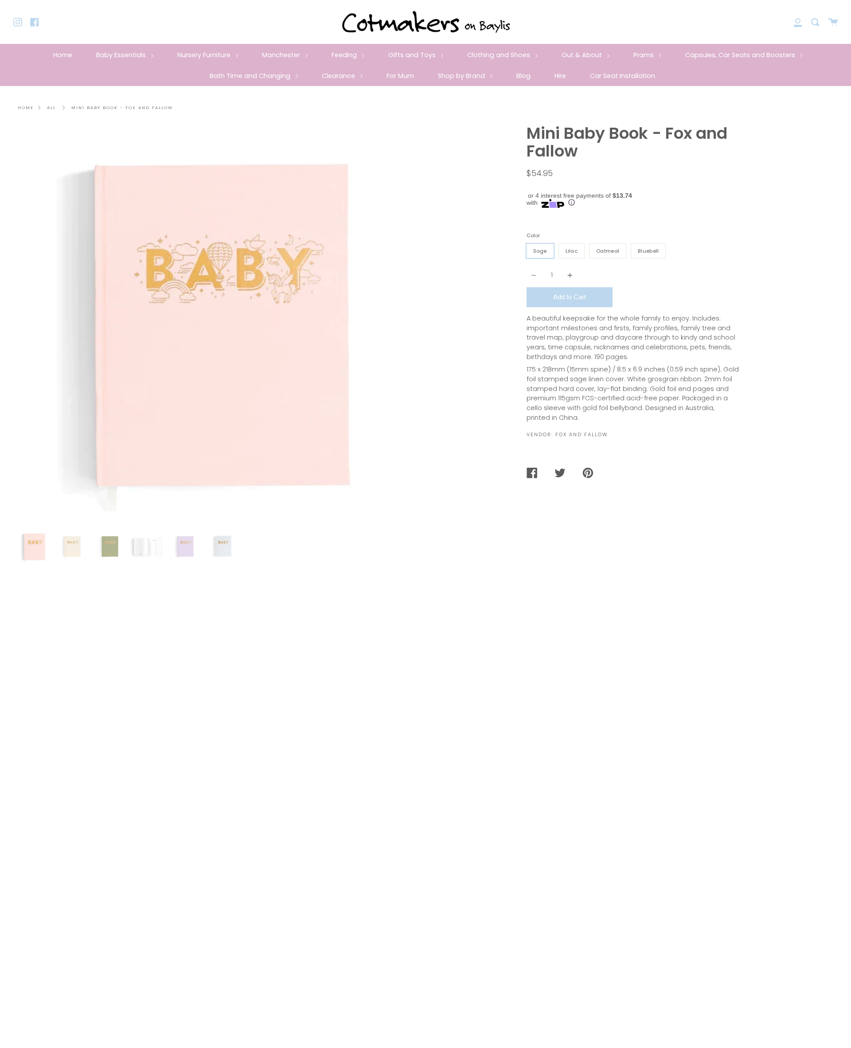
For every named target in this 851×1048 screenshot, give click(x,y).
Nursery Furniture (204, 55)
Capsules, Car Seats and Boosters (741, 55)
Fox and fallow (581, 434)
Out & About (583, 55)
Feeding (345, 55)
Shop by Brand (462, 75)
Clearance (339, 75)
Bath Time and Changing (251, 75)
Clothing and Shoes (499, 55)
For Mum (400, 75)
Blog (523, 75)
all (51, 107)
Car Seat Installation (622, 75)
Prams (644, 55)
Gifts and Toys (412, 55)
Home (62, 55)
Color (533, 235)
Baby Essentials (122, 55)
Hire (560, 75)
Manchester (282, 55)
